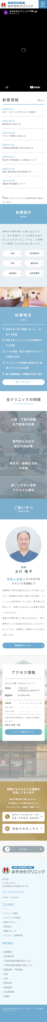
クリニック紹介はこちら (23, 732)
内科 (12, 253)
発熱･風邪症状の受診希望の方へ (17, 172)
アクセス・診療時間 (13, 935)
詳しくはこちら (23, 382)
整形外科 (34, 263)
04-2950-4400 (24, 695)
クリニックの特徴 (12, 918)
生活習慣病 (34, 273)
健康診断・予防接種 (13, 970)
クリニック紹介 (11, 913)
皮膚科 (7, 996)
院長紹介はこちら (23, 645)
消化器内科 (34, 253)
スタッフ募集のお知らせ (13, 136)
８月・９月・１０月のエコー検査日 (19, 112)
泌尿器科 (12, 273)
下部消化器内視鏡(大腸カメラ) (18, 965)
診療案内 (8, 952)
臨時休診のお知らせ (11, 124)
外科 (12, 263)
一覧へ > (41, 100)
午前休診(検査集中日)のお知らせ (17, 148)
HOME (5, 897)
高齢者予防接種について (13, 184)
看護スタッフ (10, 931)
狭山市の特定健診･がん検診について (19, 160)
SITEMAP (14, 897)
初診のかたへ (10, 922)
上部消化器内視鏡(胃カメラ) (17, 961)
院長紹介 (8, 927)
